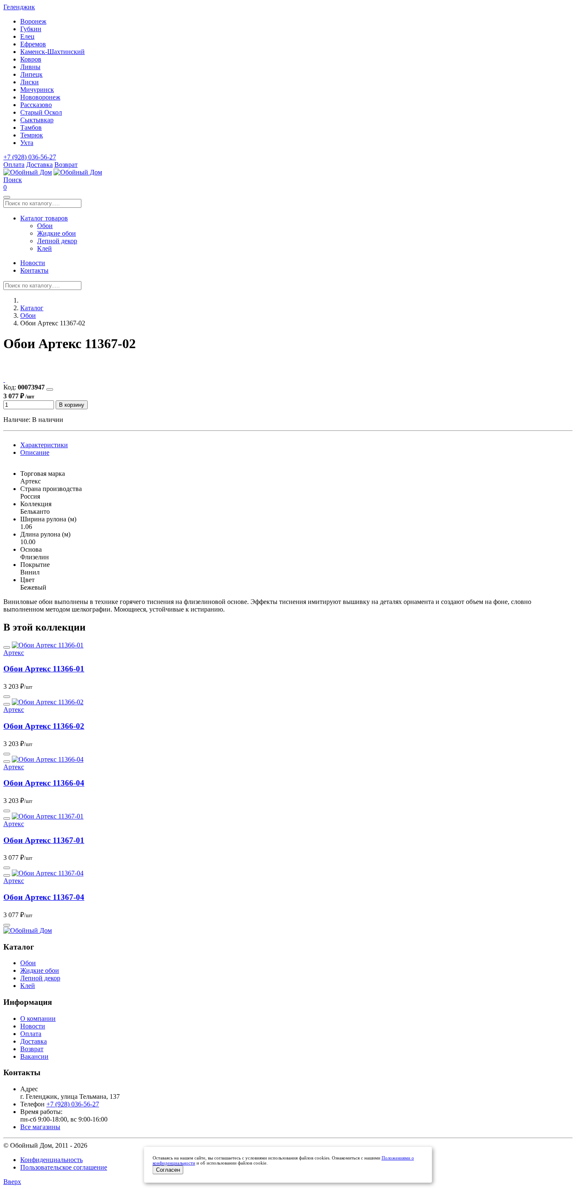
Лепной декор (57, 240)
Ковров (30, 59)
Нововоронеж (40, 97)
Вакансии (34, 1056)
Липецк (31, 74)
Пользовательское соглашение (63, 1167)
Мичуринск (37, 89)
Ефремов (33, 44)
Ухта (26, 142)
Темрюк (31, 135)
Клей (44, 248)
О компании (38, 1018)
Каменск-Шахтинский (52, 51)
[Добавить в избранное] (49, 389)
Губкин (30, 28)
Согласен (168, 1170)
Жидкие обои (56, 233)
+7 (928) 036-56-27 (29, 157)
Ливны (30, 66)
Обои (45, 225)
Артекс (13, 652)
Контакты (34, 270)
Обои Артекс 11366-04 (43, 782)
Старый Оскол (41, 112)
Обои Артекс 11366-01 (43, 668)
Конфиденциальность (51, 1159)
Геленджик (19, 7)
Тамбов (31, 127)
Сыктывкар (37, 119)
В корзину (71, 405)
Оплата (13, 164)
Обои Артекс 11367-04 (43, 897)
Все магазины (40, 1126)
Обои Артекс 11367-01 (43, 840)
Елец (27, 36)
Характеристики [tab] (44, 444)
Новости (32, 262)
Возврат (66, 164)
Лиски (29, 82)
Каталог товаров (44, 218)
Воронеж (33, 21)
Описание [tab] (34, 452)
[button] (12, 179)
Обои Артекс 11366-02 (43, 726)
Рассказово (36, 104)
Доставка (39, 164)
